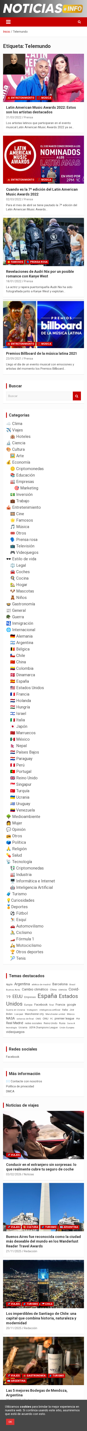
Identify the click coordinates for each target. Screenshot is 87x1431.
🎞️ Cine (17, 513)
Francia (60, 1004)
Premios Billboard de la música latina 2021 (41, 353)
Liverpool (18, 1014)
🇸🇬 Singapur (21, 784)
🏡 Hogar (18, 584)
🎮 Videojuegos (24, 552)
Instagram (32, 1010)
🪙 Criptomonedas (27, 468)
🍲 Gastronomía (20, 604)
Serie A (71, 1023)
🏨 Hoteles (20, 436)
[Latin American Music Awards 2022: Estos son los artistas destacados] (43, 78)
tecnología (11, 1027)
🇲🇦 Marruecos (23, 732)
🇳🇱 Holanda (20, 700)
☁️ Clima (14, 423)
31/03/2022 (13, 117)
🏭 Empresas (22, 481)
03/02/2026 (13, 1174)
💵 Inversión (21, 494)
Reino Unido (50, 1023)
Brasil (72, 984)
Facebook (41, 1004)
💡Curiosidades (20, 900)
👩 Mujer (14, 823)
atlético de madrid (41, 984)
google (71, 1004)
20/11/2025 (13, 1328)
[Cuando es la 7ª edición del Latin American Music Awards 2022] (43, 160)
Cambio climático (35, 989)
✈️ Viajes (14, 430)
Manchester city (34, 1013)
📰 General (16, 610)
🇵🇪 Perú (17, 765)
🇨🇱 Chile (17, 655)
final (51, 1004)
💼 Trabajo (19, 500)
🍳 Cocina (19, 578)
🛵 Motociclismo (25, 945)
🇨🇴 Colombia (21, 668)
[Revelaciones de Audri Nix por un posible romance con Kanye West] (43, 242)
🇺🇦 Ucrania (19, 797)
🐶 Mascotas (22, 591)
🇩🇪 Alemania (21, 636)
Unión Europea (66, 1027)
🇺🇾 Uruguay (20, 803)
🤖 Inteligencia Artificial (31, 887)
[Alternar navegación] (8, 22)
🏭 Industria (21, 874)
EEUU (17, 996)
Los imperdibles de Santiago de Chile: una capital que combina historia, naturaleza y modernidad (41, 1318)
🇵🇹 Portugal (20, 771)
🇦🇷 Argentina (21, 642)
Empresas (30, 997)
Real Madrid (14, 1023)
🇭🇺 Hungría (20, 707)
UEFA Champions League (43, 1027)
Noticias (29, 1174)
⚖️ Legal (18, 565)
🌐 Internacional (20, 629)
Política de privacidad (20, 1086)
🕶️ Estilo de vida (21, 558)
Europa (28, 1004)
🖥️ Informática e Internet (32, 881)
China (53, 989)
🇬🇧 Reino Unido (24, 777)
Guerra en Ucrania (15, 1010)
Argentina (22, 984)
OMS (38, 1018)
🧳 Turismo (16, 893)
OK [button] (10, 1421)
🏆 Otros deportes (26, 951)
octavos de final (25, 1018)
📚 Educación (22, 475)
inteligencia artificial (49, 1010)
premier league (64, 1018)
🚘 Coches (20, 571)
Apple (9, 984)
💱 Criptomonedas (27, 868)
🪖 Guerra (15, 616)
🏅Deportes (17, 906)
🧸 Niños (18, 597)
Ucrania (23, 1027)
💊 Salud (14, 855)
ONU (45, 1018)
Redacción (30, 1251)
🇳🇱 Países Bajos (24, 752)
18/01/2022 (13, 281)
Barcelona (60, 984)
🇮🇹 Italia (17, 720)
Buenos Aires (13, 989)
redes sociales (33, 1023)
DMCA (10, 1091)
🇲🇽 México (20, 739)
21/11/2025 (13, 1251)
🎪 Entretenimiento (20, 97)
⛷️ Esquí (18, 919)
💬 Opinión (15, 829)
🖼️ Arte (17, 455)
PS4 (78, 1018)
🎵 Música (44, 97)
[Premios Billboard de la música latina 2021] (43, 324)
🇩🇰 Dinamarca (22, 674)
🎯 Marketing (26, 488)
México (70, 1014)
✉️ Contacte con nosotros (24, 1081)
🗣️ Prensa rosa (37, 262)
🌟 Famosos (15, 262)
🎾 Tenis (18, 958)
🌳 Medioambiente (23, 816)
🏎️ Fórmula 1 (22, 939)
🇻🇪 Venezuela (22, 810)
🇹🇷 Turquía (19, 790)
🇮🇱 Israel (18, 713)
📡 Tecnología (19, 861)
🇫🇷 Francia (19, 694)
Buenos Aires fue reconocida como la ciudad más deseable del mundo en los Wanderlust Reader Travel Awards (43, 1241)
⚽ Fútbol (19, 913)
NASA (10, 1018)
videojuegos (15, 1032)
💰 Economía (18, 462)
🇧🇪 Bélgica (20, 649)
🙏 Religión (16, 848)
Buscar (77, 396)
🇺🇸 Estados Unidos (27, 687)
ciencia (62, 989)
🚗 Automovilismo (27, 926)
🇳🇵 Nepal (18, 745)
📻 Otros (14, 835)
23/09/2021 (13, 358)
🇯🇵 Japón (18, 726)
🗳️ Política (16, 842)
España (47, 996)
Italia (65, 1009)
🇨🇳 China (18, 662)
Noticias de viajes (22, 1105)
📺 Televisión (22, 546)
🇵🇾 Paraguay (21, 758)
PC (51, 1018)
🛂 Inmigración (19, 623)
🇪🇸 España (19, 681)
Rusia (62, 1023)
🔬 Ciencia (15, 442)
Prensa (28, 117)
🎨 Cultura (15, 449)
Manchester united (55, 1014)
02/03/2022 (13, 199)
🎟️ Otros (18, 533)
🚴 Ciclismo (21, 932)
